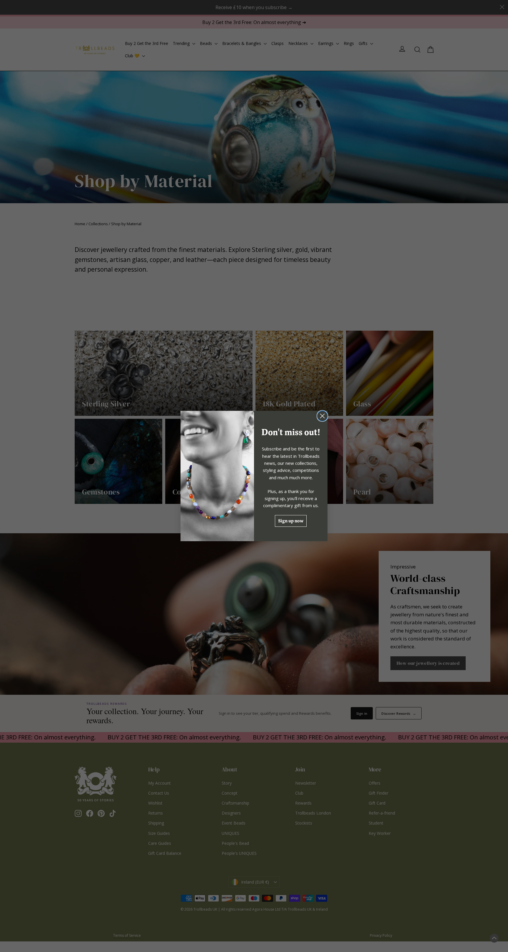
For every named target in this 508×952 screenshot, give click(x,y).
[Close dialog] (322, 416)
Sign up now (290, 521)
